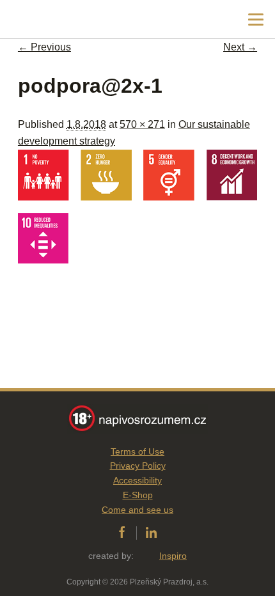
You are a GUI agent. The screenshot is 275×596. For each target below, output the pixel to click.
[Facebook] (122, 532)
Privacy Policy (138, 465)
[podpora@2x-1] (137, 260)
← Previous (44, 47)
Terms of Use (137, 451)
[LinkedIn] (151, 532)
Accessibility (137, 480)
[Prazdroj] (64, 19)
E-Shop (138, 495)
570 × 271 (142, 124)
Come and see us (137, 510)
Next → (240, 47)
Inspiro (173, 556)
